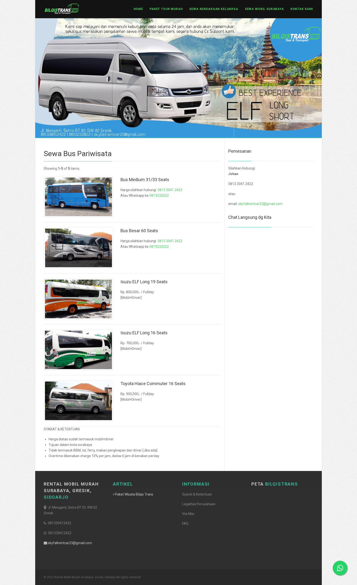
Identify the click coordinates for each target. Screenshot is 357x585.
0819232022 (159, 195)
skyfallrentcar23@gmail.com (260, 204)
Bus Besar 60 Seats (139, 230)
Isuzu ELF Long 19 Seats (144, 281)
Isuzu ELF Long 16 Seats (144, 332)
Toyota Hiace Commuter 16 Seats (153, 383)
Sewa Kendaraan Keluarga (213, 9)
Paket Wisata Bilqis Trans (133, 494)
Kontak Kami (301, 9)
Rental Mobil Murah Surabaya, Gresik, (71, 490)
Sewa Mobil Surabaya (264, 9)
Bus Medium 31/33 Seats (144, 179)
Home (138, 9)
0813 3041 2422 (170, 190)
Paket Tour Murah (166, 9)
